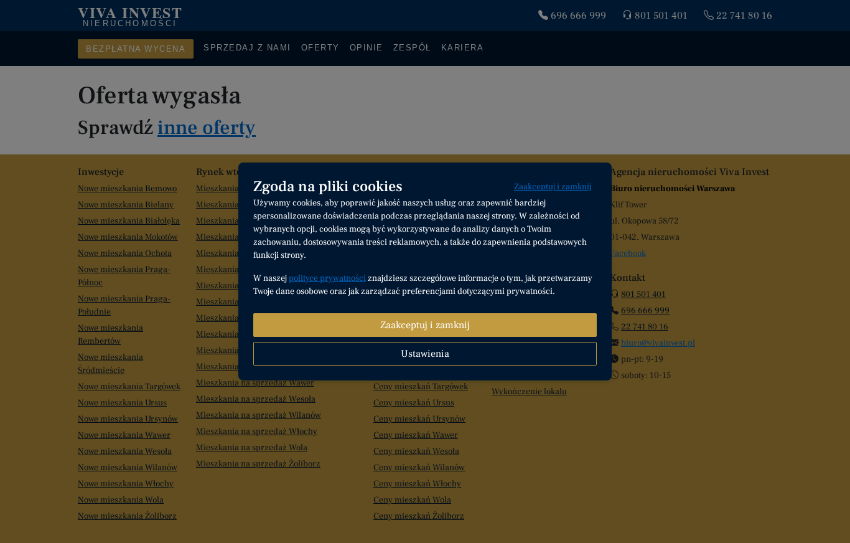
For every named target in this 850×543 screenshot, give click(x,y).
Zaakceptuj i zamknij (552, 186)
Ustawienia (425, 353)
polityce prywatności (327, 278)
